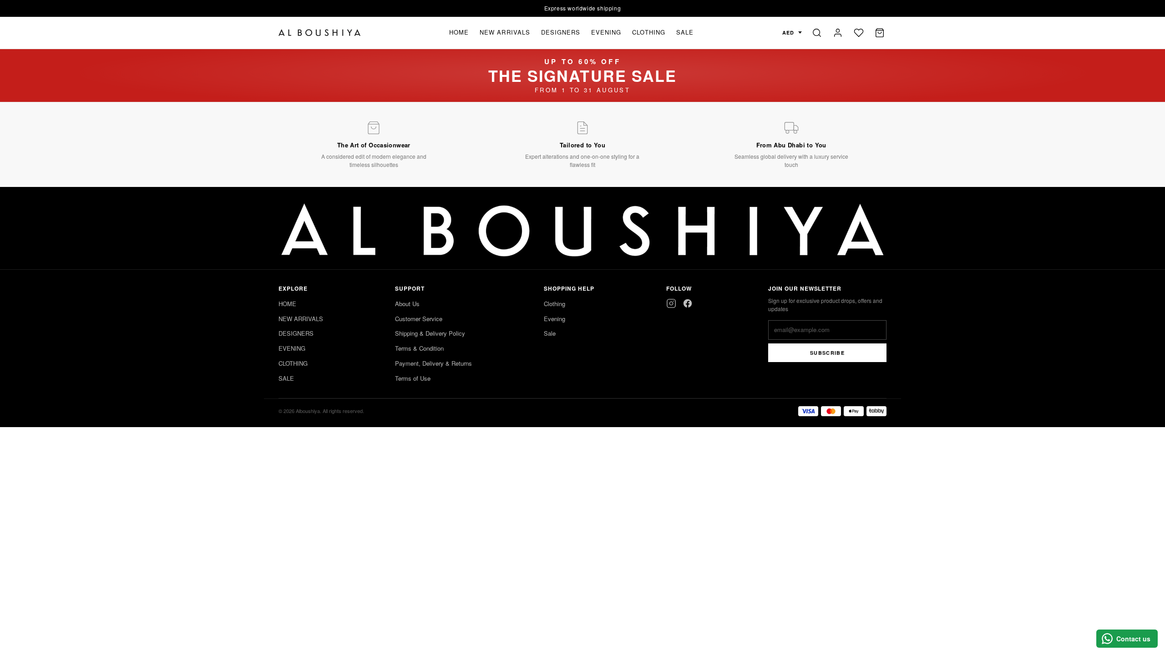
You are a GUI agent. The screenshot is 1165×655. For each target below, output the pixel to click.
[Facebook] (688, 303)
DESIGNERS (560, 32)
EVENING (606, 32)
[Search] (817, 33)
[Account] (838, 33)
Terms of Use (413, 378)
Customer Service (418, 318)
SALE (685, 32)
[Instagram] (671, 303)
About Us (407, 303)
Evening (554, 318)
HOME (459, 32)
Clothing (554, 303)
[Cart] (879, 33)
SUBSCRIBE (827, 352)
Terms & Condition (419, 348)
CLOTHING (648, 32)
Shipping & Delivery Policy (430, 333)
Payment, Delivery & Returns (433, 363)
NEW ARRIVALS (505, 32)
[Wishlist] (859, 33)
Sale (550, 333)
